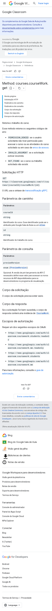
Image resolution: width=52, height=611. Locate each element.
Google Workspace (24, 62)
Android (5, 564)
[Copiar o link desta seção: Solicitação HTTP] (26, 172)
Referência (29, 65)
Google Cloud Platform (12, 577)
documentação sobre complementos (18, 28)
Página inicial (7, 62)
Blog (4, 533)
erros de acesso (41, 147)
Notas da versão (9, 486)
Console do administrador (13, 507)
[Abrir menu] (4, 3)
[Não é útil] (19, 71)
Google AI (6, 582)
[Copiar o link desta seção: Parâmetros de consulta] (36, 249)
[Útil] (15, 71)
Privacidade (26, 598)
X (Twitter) (7, 542)
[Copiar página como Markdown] (19, 88)
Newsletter (7, 537)
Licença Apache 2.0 (34, 413)
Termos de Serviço (10, 495)
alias (42, 225)
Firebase (6, 573)
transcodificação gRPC (36, 190)
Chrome (5, 568)
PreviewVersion (18, 267)
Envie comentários (14, 77)
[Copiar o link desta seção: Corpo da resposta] (29, 304)
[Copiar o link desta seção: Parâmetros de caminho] (36, 199)
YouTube (6, 546)
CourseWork (43, 313)
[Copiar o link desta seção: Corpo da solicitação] (31, 290)
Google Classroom (14, 12)
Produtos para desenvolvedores (16, 482)
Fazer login (43, 3)
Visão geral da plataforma (13, 477)
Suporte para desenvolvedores (15, 491)
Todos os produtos (10, 586)
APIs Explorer (8, 521)
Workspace (28, 3)
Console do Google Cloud (13, 516)
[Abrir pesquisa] (34, 3)
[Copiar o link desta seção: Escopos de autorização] (36, 321)
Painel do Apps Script (11, 512)
